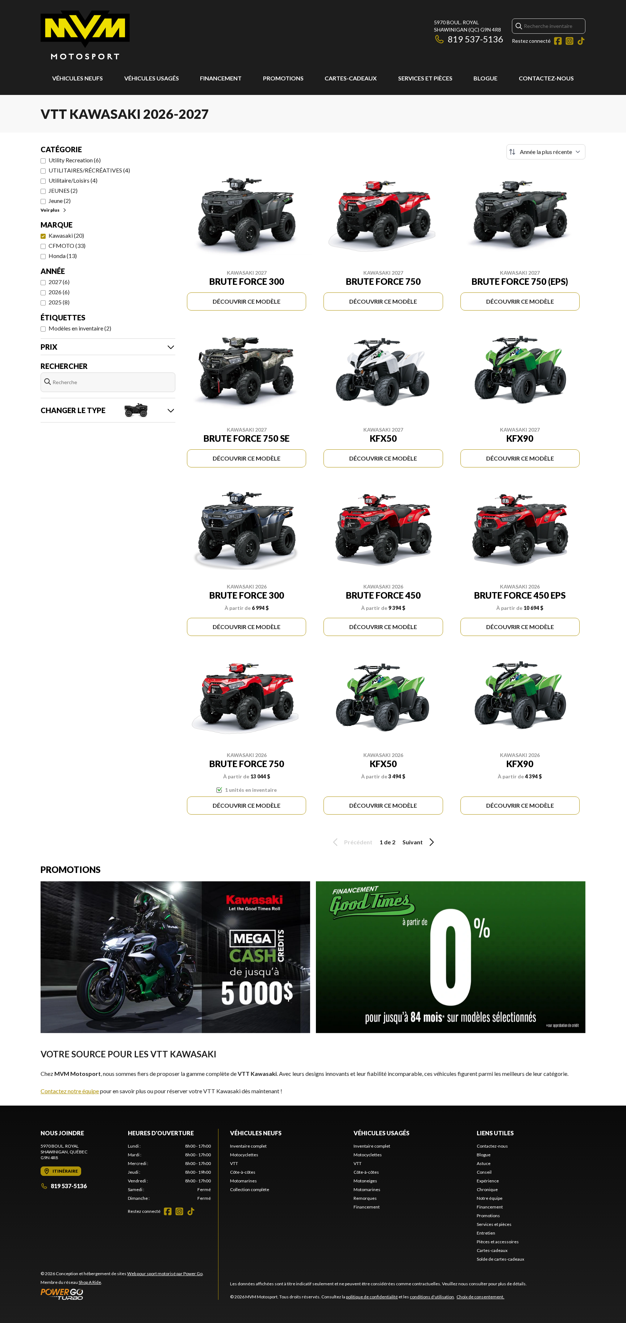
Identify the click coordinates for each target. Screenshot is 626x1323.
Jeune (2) (60, 200)
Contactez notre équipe (70, 1090)
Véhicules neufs (77, 78)
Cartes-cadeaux (351, 78)
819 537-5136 (475, 39)
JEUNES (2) (63, 190)
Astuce (484, 1163)
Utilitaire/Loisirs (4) (73, 180)
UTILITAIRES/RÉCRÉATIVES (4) (89, 170)
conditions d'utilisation (432, 1296)
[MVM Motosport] (85, 35)
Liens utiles (495, 1132)
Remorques (365, 1198)
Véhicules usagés (151, 78)
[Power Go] (122, 1294)
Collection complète (249, 1189)
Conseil (484, 1172)
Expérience (488, 1180)
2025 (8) (59, 302)
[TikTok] (581, 41)
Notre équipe (489, 1198)
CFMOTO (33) (67, 245)
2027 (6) (59, 281)
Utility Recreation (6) (75, 160)
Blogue (485, 78)
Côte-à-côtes (242, 1172)
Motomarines (243, 1180)
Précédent (358, 842)
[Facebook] (558, 41)
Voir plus (50, 210)
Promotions (283, 78)
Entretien (486, 1233)
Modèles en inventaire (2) (80, 328)
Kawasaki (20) (66, 235)
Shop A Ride (90, 1282)
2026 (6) (59, 291)
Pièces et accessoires (498, 1241)
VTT (234, 1163)
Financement (221, 78)
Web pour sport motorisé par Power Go (165, 1273)
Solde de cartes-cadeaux (500, 1259)
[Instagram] (569, 41)
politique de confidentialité (372, 1296)
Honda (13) (63, 255)
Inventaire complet (248, 1146)
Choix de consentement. (480, 1296)
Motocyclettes (244, 1154)
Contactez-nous (546, 78)
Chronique (487, 1189)
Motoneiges (365, 1180)
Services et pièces (425, 78)
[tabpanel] (169, 1172)
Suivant (412, 842)
